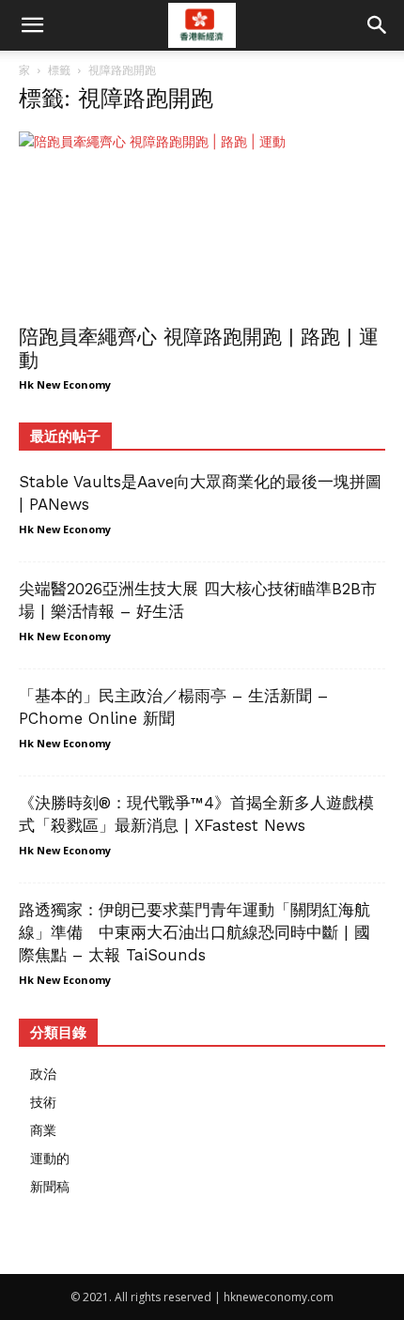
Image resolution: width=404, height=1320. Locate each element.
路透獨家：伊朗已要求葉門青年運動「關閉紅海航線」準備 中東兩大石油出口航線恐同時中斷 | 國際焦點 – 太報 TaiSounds (194, 932)
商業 (43, 1130)
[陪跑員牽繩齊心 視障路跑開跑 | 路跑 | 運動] (202, 222)
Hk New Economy (65, 384)
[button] (377, 25)
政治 (43, 1073)
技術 (43, 1102)
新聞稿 (50, 1186)
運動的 (50, 1158)
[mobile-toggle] (32, 25)
